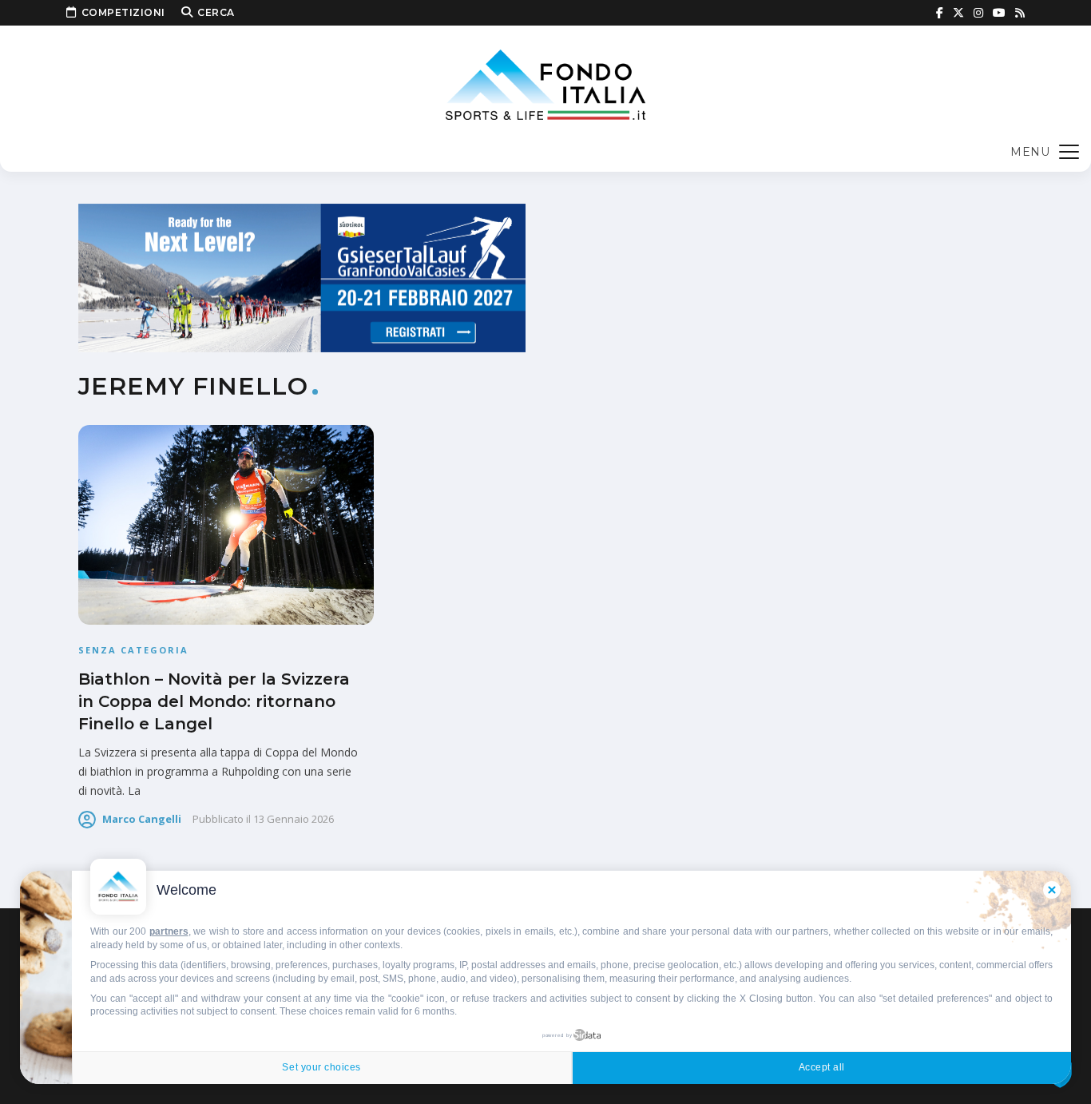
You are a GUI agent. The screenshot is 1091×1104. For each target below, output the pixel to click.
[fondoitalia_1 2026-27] (302, 276)
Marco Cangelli (141, 819)
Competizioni (123, 12)
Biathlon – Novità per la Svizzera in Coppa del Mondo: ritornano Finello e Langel (214, 701)
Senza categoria (133, 650)
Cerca (216, 12)
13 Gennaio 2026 (293, 819)
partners (168, 931)
